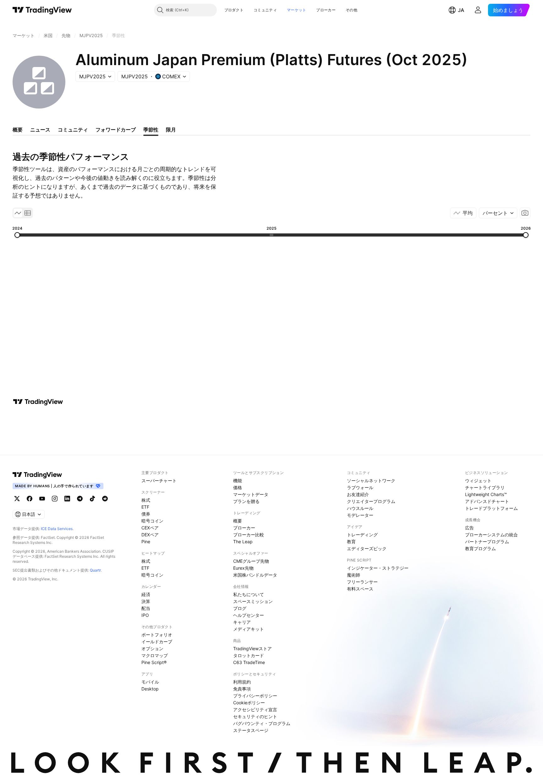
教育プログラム (480, 548)
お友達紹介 (358, 494)
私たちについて (248, 594)
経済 (145, 594)
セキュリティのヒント (255, 716)
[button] (248, 10)
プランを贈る (246, 501)
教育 (351, 541)
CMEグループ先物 (251, 561)
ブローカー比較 (248, 534)
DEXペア (150, 534)
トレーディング (362, 534)
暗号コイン (152, 520)
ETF (145, 507)
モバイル (150, 681)
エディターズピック (367, 548)
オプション (152, 648)
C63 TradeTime (249, 662)
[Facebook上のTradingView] (29, 498)
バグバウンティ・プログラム (261, 723)
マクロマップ (154, 655)
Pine (145, 541)
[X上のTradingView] (17, 498)
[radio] (18, 213)
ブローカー (326, 10)
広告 (469, 527)
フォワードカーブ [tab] (116, 129)
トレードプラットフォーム (491, 508)
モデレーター (360, 515)
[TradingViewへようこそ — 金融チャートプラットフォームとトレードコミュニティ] (38, 401)
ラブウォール (360, 487)
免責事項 (242, 688)
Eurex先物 (243, 568)
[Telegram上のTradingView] (79, 498)
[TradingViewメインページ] (37, 474)
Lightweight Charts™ (486, 494)
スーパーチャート (159, 480)
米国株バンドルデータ (255, 575)
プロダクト (234, 10)
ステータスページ (250, 730)
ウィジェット (478, 480)
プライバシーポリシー (255, 695)
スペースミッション (253, 601)
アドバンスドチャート (487, 501)
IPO (145, 615)
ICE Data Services (57, 528)
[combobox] (498, 213)
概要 (237, 520)
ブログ (239, 608)
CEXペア (150, 527)
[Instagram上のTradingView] (54, 498)
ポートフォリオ (156, 634)
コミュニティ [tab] (73, 129)
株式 (145, 500)
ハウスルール (360, 508)
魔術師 (353, 575)
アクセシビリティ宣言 (255, 709)
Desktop (150, 688)
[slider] (17, 235)
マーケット (296, 10)
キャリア (242, 622)
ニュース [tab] (40, 129)
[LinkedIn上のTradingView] (67, 498)
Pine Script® (154, 662)
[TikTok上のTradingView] (92, 498)
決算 (145, 601)
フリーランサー (362, 581)
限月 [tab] (171, 129)
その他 (351, 10)
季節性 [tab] (150, 129)
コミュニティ (265, 10)
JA (461, 10)
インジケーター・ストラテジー (378, 568)
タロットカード (248, 655)
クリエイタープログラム (371, 501)
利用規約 (242, 681)
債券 (145, 514)
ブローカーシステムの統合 (491, 534)
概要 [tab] (18, 129)
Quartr (95, 570)
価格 (237, 487)
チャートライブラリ (485, 487)
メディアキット (248, 629)
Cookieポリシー (249, 702)
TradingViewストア (252, 648)
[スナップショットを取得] (525, 213)
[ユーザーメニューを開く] (478, 10)
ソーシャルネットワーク (371, 480)
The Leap (243, 541)
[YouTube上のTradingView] (42, 498)
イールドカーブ (156, 641)
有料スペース (360, 588)
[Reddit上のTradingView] (105, 498)
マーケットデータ (250, 494)
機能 (237, 480)
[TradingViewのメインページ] (42, 10)
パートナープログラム (487, 541)
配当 (145, 608)
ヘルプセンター (248, 615)
